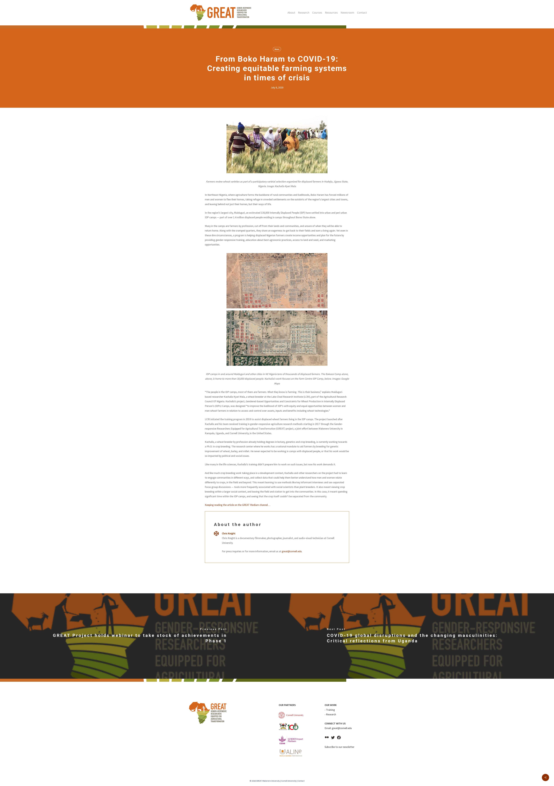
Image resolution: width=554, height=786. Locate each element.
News (277, 49)
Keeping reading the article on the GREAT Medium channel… (237, 505)
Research (331, 714)
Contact (301, 781)
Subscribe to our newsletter (339, 747)
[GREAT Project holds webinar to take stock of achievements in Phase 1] (138, 636)
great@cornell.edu (292, 551)
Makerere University (271, 781)
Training (330, 709)
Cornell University (288, 781)
